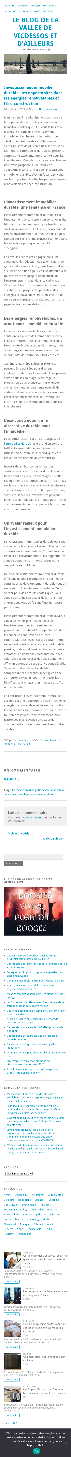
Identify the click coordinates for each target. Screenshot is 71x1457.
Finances (46, 1204)
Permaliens (24, 743)
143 (13, 1422)
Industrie (52, 1209)
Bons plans (49, 5)
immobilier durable (18, 443)
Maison (9, 5)
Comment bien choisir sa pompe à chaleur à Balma (35, 980)
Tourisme (22, 5)
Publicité (38, 1224)
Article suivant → (55, 838)
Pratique (35, 5)
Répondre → (11, 778)
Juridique (41, 1214)
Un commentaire (48, 109)
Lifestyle (55, 1214)
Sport (20, 1228)
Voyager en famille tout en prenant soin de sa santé (35, 1117)
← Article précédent (18, 833)
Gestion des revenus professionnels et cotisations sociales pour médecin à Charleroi (44, 1327)
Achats (7, 1194)
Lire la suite (12, 1281)
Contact (47, 11)
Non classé (10, 1224)
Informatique (11, 1214)
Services (8, 1228)
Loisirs (27, 11)
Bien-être (9, 1199)
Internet (27, 1214)
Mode (46, 1219)
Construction (11, 1204)
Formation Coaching (15, 1209)
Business (40, 1199)
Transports (25, 1233)
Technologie (34, 1228)
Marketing (33, 1219)
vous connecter (31, 817)
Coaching (54, 1199)
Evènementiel (29, 1204)
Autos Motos (13, 11)
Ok (36, 1451)
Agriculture (21, 1194)
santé (50, 1224)
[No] (66, 1443)
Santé (37, 11)
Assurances (38, 1194)
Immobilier (24, 740)
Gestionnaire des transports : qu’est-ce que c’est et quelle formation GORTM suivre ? (45, 1259)
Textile (48, 1228)
